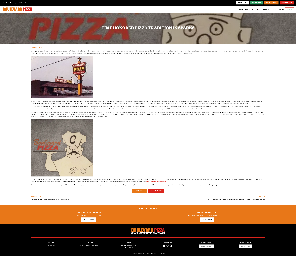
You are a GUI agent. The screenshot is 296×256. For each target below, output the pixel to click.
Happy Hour (111, 185)
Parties (281, 9)
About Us (265, 9)
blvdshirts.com (206, 246)
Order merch (256, 2)
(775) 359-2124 (242, 2)
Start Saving (89, 219)
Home (241, 9)
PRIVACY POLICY (160, 253)
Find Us (289, 9)
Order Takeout (271, 2)
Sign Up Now (207, 219)
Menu (247, 9)
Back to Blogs (156, 191)
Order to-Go (245, 246)
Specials (255, 9)
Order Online (139, 191)
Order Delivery (287, 2)
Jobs (274, 9)
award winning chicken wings (156, 181)
